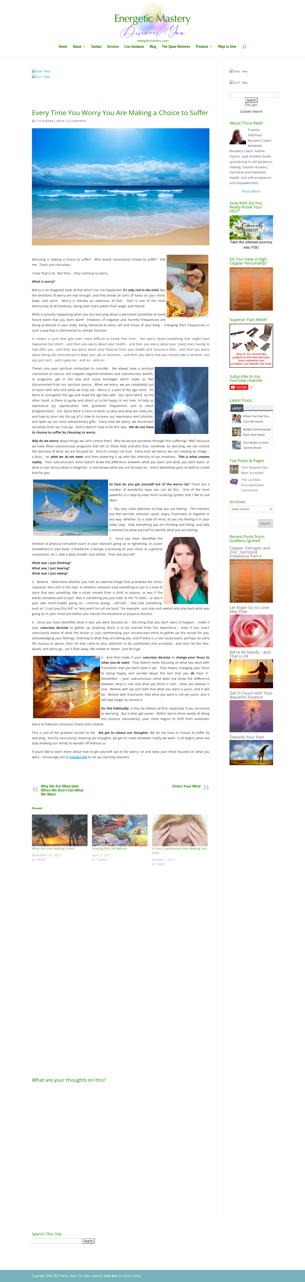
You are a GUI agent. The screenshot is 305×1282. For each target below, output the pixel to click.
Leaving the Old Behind (109, 848)
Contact (96, 47)
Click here (110, 1276)
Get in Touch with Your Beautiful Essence (251, 695)
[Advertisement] (121, 96)
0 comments (77, 121)
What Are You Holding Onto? (53, 848)
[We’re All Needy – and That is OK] (251, 687)
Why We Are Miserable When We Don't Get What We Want (62, 790)
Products (202, 47)
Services (113, 47)
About (77, 47)
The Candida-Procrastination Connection (252, 485)
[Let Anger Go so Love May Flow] (251, 646)
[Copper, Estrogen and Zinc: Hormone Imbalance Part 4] (251, 602)
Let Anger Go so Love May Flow (249, 609)
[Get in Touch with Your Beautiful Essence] (251, 731)
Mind (61, 121)
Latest (237, 408)
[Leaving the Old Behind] (120, 830)
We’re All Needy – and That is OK (250, 654)
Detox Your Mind (186, 786)
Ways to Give (227, 47)
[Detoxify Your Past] (251, 764)
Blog (153, 47)
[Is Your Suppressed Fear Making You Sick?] (180, 830)
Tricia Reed (44, 121)
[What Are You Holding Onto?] (60, 830)
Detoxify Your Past (247, 737)
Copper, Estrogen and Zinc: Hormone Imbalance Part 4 (250, 552)
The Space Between (176, 47)
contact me (78, 757)
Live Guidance (134, 47)
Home (63, 47)
